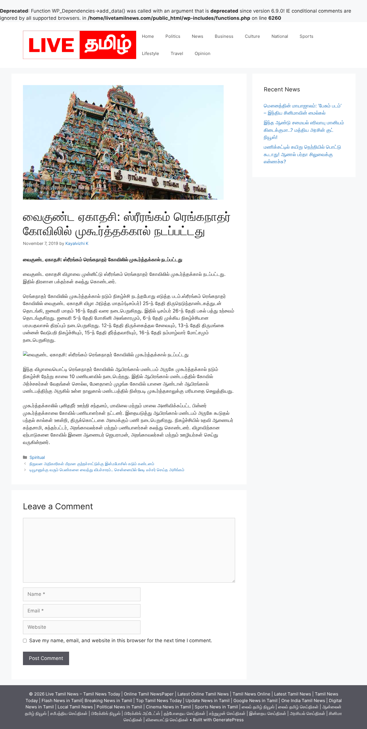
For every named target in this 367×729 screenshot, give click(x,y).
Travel (177, 53)
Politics (172, 36)
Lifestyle (150, 53)
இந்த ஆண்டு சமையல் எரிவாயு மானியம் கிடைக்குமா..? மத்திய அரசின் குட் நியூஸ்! (304, 130)
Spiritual (37, 457)
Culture (252, 36)
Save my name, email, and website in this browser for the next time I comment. (120, 640)
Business (224, 36)
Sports (306, 36)
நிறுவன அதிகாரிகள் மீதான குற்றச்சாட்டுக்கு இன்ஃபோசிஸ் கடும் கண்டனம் (92, 463)
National (280, 36)
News (197, 36)
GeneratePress (228, 719)
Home (148, 36)
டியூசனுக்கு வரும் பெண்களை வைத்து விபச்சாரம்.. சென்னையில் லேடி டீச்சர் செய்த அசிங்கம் (107, 469)
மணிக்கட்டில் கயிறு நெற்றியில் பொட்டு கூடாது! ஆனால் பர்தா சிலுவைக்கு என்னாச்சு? (302, 154)
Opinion (202, 53)
